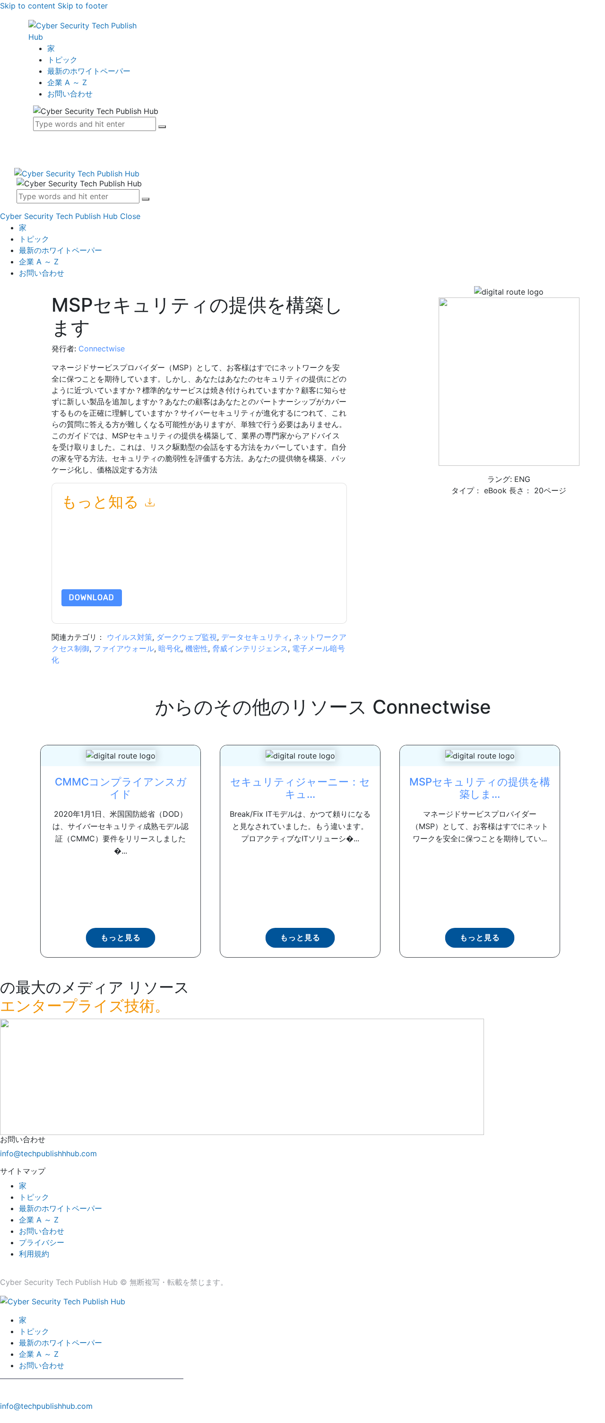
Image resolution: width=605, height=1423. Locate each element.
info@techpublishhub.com (46, 1406)
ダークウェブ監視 (186, 637)
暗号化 (169, 648)
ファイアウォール (124, 648)
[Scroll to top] (5, 1417)
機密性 (196, 648)
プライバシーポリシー (203, 567)
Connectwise (101, 348)
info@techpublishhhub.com (48, 1153)
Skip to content (27, 5)
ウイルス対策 (129, 637)
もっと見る (121, 937)
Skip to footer (83, 5)
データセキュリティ (255, 637)
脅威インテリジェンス (250, 648)
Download (91, 597)
